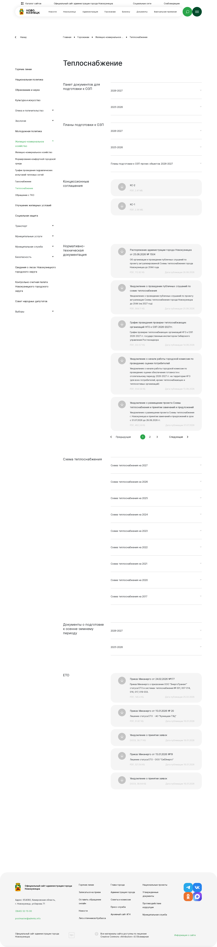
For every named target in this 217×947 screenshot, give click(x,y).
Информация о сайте (185, 935)
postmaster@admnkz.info (28, 918)
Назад (23, 37)
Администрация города (123, 892)
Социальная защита (26, 215)
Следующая (176, 436)
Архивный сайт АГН (120, 914)
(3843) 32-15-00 (23, 911)
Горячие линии (23, 69)
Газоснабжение (23, 181)
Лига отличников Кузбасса (92, 918)
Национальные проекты (155, 885)
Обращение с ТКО (24, 195)
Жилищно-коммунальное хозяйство (33, 152)
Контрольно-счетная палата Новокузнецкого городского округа (31, 286)
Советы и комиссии (121, 899)
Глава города (118, 885)
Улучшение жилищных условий (33, 205)
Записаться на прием (90, 892)
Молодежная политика (28, 131)
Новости (53, 11)
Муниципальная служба (155, 914)
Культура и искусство (27, 100)
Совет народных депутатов (31, 301)
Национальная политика (29, 79)
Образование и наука (27, 89)
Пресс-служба (118, 907)
